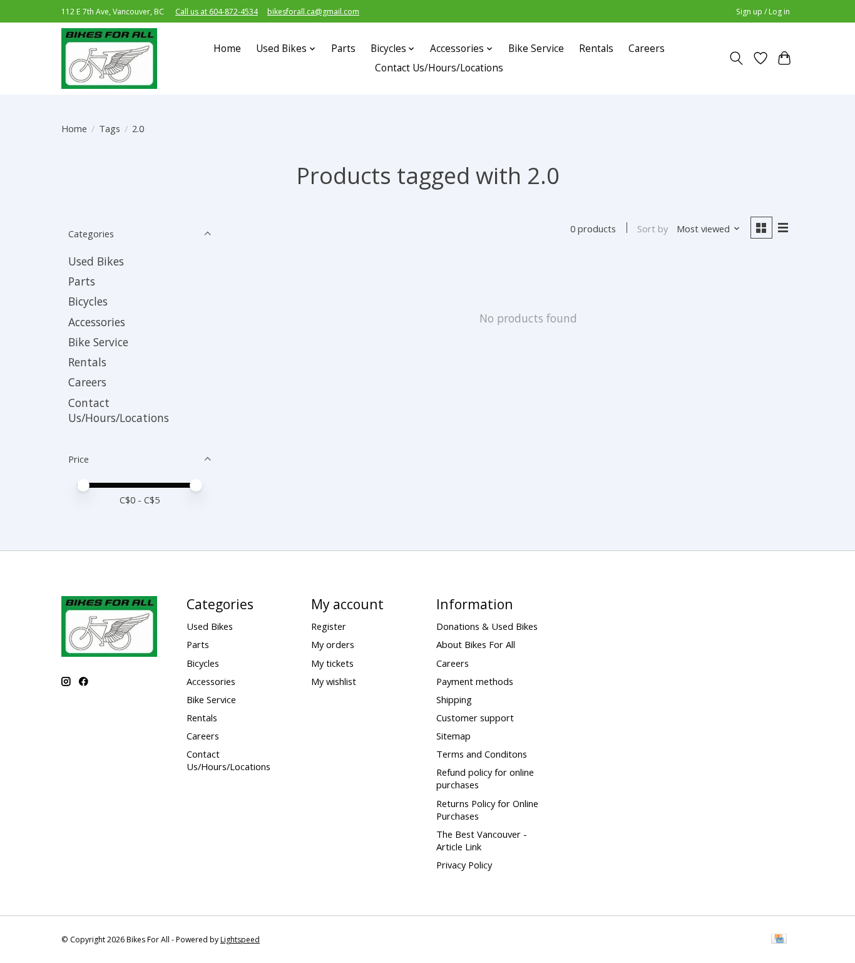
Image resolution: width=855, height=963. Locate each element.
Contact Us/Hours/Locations (439, 68)
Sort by (652, 228)
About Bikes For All (475, 644)
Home (227, 48)
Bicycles (88, 301)
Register (328, 626)
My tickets (332, 663)
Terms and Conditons (481, 754)
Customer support (475, 717)
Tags (109, 128)
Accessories (96, 321)
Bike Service (536, 48)
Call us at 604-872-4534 (216, 11)
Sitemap (453, 735)
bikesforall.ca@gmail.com (313, 11)
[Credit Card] (779, 940)
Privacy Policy (464, 864)
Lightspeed (240, 939)
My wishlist (333, 681)
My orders (332, 644)
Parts (343, 48)
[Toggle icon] (736, 58)
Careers (646, 48)
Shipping (454, 699)
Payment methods (474, 681)
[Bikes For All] (109, 58)
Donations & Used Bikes (487, 626)
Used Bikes (96, 261)
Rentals (596, 48)
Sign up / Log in (763, 11)
